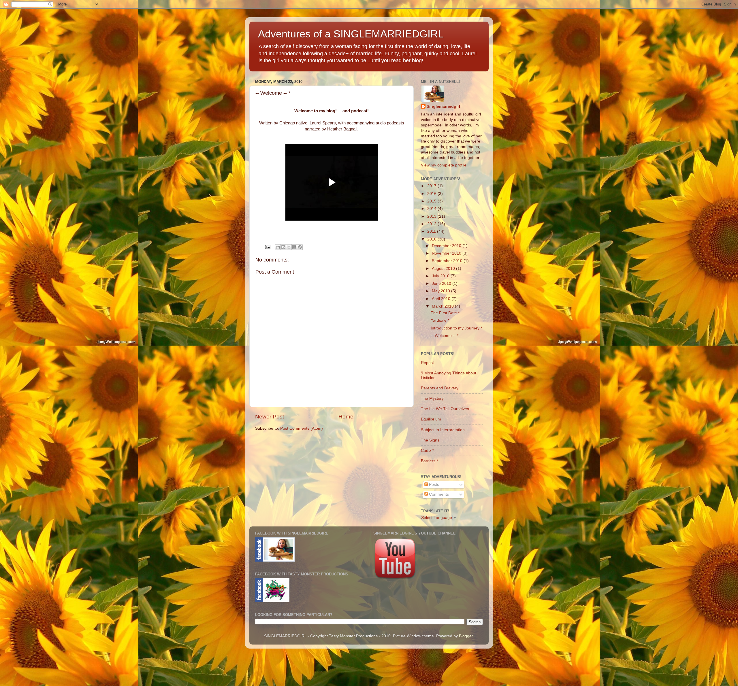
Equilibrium (431, 419)
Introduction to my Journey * (456, 328)
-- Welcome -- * (444, 335)
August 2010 (444, 268)
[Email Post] (267, 247)
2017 (432, 186)
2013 (432, 216)
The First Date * (445, 313)
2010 (432, 239)
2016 (432, 194)
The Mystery (432, 398)
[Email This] (278, 247)
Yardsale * (440, 320)
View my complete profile (443, 165)
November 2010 (447, 253)
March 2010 (443, 306)
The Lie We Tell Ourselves (445, 409)
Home (345, 417)
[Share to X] (289, 247)
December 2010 (447, 246)
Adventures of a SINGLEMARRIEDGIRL (351, 34)
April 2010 (441, 299)
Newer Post (269, 417)
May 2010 (441, 291)
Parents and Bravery (439, 388)
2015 (432, 201)
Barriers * (429, 461)
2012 (432, 224)
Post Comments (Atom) (301, 428)
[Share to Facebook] (294, 247)
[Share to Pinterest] (300, 247)
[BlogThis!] (283, 247)
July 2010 (441, 276)
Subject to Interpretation (443, 430)
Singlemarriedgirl (443, 106)
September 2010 (448, 261)
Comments (438, 494)
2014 (432, 208)
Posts (433, 484)
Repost (427, 363)
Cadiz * (427, 450)
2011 (432, 231)
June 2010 (442, 283)
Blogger (466, 636)
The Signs (430, 440)
